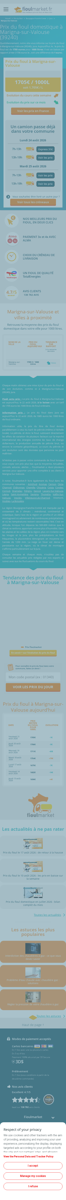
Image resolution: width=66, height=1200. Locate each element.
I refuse (33, 1186)
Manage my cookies (33, 1176)
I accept (33, 1165)
